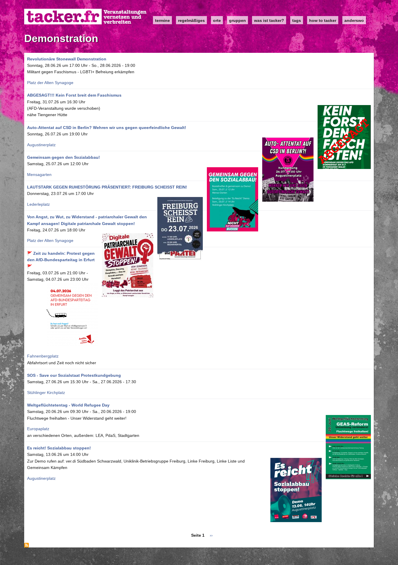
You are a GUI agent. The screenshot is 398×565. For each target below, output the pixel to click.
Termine (162, 20)
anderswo (354, 20)
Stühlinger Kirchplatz (46, 392)
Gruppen (237, 20)
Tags (296, 20)
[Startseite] (85, 17)
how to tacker (322, 20)
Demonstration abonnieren (26, 545)
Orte (217, 20)
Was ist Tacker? (269, 20)
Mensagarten (39, 174)
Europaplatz (38, 428)
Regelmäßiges (191, 20)
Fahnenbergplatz (43, 356)
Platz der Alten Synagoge (50, 82)
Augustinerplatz (41, 144)
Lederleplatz (38, 204)
